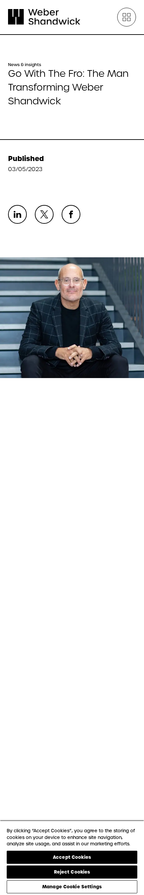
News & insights (24, 64)
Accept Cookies (72, 857)
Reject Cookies (72, 872)
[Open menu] (126, 17)
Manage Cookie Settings (72, 887)
